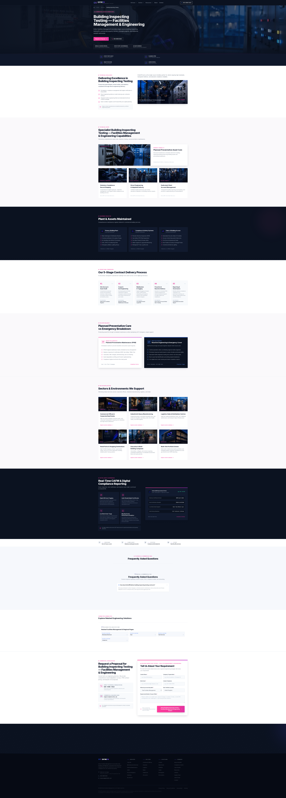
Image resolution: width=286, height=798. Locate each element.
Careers (176, 772)
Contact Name (143, 674)
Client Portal (177, 777)
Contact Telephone (167, 681)
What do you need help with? (147, 687)
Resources (148, 2)
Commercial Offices (147, 762)
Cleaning (129, 775)
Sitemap (186, 788)
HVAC (128, 770)
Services (133, 2)
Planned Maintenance (132, 767)
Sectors (140, 2)
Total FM (129, 762)
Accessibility (179, 788)
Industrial (145, 765)
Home (97, 7)
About (155, 2)
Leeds (160, 770)
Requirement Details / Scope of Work (148, 694)
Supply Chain (177, 775)
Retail (144, 770)
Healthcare (145, 772)
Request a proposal (179, 741)
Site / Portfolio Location (168, 687)
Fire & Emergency (131, 772)
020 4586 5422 (187, 2)
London (160, 762)
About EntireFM (177, 762)
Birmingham (161, 772)
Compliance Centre (178, 765)
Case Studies (177, 767)
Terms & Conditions (170, 788)
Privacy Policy (162, 788)
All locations (161, 775)
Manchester (161, 765)
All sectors (145, 775)
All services (129, 777)
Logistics (145, 767)
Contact (161, 2)
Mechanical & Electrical (132, 765)
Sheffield (161, 767)
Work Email (143, 681)
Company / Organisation (169, 674)
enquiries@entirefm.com (110, 696)
